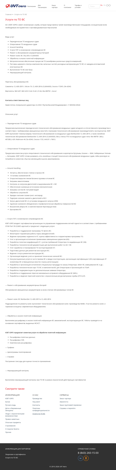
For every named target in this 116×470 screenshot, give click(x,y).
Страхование (10, 426)
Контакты (36, 405)
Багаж (7, 402)
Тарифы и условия (78, 6)
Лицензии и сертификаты (15, 454)
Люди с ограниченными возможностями (14, 415)
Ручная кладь (10, 405)
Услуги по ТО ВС (39, 414)
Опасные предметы (13, 422)
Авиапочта (64, 402)
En (105, 5)
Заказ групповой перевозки (70, 405)
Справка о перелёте (67, 408)
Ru (101, 5)
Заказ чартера (65, 398)
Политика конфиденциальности (41, 409)
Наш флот (36, 402)
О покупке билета (12, 429)
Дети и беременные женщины (13, 409)
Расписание (31, 6)
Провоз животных (12, 419)
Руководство (37, 398)
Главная (8, 14)
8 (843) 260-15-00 (88, 452)
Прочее (8, 432)
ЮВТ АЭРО (9, 398)
